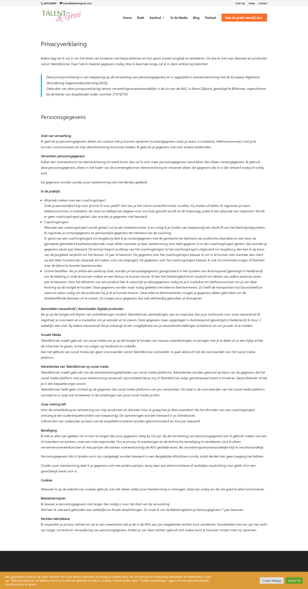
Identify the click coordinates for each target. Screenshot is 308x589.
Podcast (210, 18)
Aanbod (155, 18)
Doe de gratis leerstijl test (243, 17)
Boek (140, 18)
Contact (263, 3)
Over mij (240, 3)
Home (127, 18)
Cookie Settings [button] (271, 580)
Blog (196, 18)
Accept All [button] (294, 580)
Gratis (251, 3)
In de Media (179, 18)
